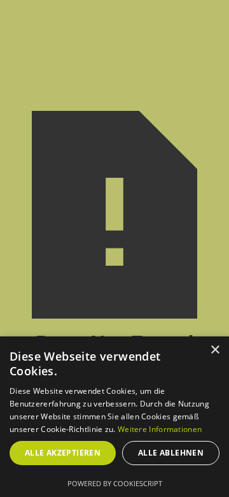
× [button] (214, 350)
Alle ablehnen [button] (171, 452)
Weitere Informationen (160, 429)
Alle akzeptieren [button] (63, 452)
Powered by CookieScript (114, 483)
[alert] (114, 416)
